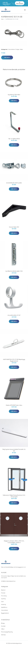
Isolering (3, 604)
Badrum (3, 590)
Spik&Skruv (4, 607)
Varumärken (11, 49)
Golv (2, 601)
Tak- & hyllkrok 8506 (14, 138)
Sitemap (3, 634)
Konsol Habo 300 (14, 227)
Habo (21, 49)
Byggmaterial (5, 613)
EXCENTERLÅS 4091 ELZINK (14, 183)
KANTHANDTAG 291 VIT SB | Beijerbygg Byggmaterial (14, 360)
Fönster (3, 593)
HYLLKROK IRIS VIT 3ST (14, 315)
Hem (2, 19)
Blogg (3, 623)
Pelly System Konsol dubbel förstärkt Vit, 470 (14, 450)
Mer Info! (7, 57)
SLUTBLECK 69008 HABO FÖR (14, 271)
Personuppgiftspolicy (7, 632)
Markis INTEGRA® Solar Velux (14, 405)
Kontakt (3, 626)
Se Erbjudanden (19, 3)
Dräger (17, 49)
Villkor (3, 629)
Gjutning (3, 598)
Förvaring (4, 596)
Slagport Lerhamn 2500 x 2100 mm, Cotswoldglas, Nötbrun (14, 541)
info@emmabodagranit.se (8, 581)
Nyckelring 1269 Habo (14, 94)
